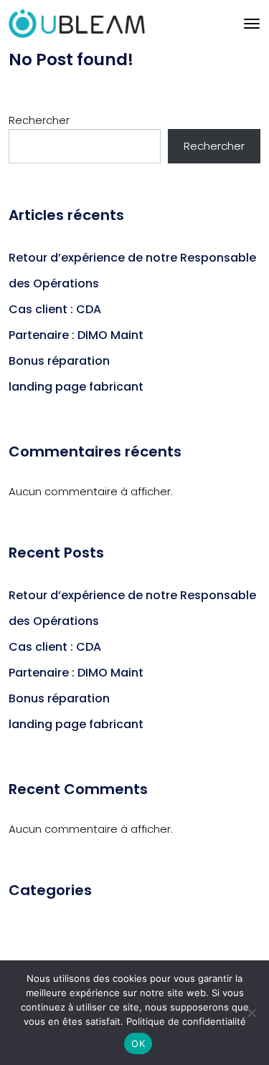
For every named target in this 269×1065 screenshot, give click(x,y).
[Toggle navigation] (251, 23)
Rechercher (39, 120)
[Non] (251, 1013)
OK (138, 1043)
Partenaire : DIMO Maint (76, 335)
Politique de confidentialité (186, 1021)
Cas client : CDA (55, 309)
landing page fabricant (76, 386)
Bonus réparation (59, 361)
